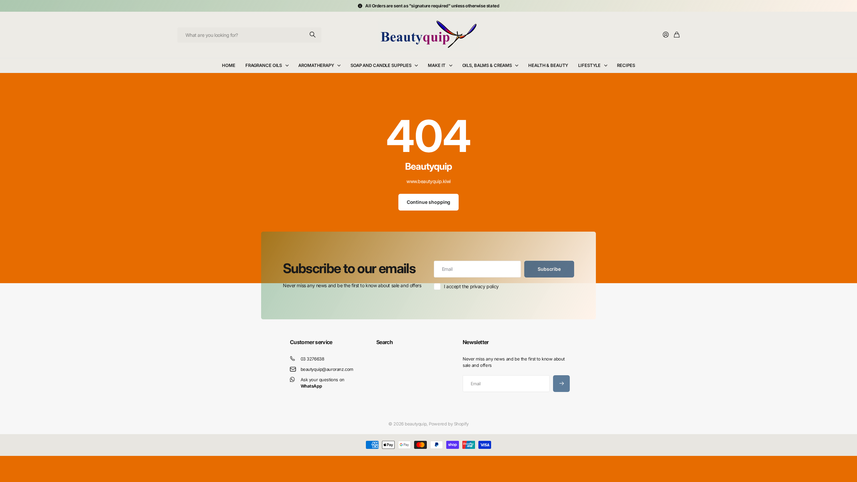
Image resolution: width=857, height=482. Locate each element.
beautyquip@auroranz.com (327, 369)
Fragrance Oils (263, 65)
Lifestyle (589, 65)
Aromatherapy (316, 65)
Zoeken (313, 35)
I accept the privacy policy (471, 286)
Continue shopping (429, 202)
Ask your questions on (322, 383)
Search (384, 342)
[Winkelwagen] (677, 35)
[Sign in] (666, 35)
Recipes (626, 65)
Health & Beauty (548, 65)
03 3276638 (312, 359)
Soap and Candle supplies (380, 65)
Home (228, 65)
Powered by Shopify (448, 423)
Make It (437, 65)
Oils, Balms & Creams (487, 65)
